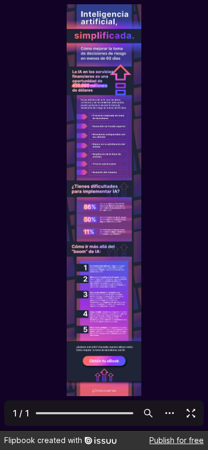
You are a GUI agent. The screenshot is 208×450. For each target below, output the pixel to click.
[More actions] (169, 413)
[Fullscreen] (191, 413)
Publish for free (176, 440)
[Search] (148, 413)
